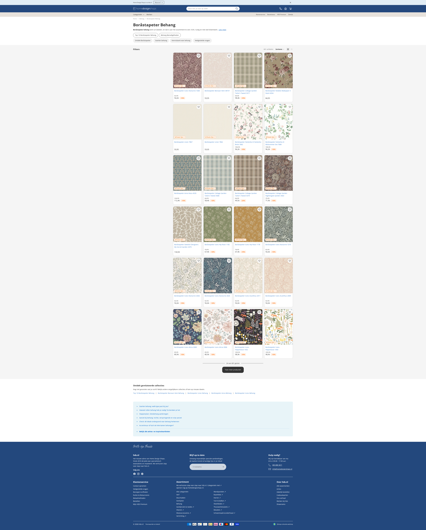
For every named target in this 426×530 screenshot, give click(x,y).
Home (135, 19)
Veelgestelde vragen (202, 40)
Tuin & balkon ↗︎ (220, 501)
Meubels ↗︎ (218, 510)
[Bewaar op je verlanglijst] (198, 56)
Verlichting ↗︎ (181, 516)
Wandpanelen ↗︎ (220, 491)
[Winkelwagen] (290, 8)
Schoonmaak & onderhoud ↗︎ (224, 513)
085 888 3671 (277, 465)
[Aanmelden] (223, 467)
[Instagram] (138, 474)
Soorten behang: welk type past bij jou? (154, 406)
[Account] (285, 8)
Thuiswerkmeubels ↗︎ (222, 507)
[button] (280, 49)
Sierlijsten (180, 501)
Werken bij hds (282, 501)
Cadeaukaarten (282, 495)
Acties (279, 489)
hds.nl (141, 524)
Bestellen (136, 501)
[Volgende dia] (198, 70)
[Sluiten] (290, 2)
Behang (141, 19)
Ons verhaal (281, 498)
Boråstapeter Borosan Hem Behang (171, 393)
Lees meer (222, 30)
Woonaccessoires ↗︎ (183, 513)
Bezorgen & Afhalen (140, 492)
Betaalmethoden (139, 498)
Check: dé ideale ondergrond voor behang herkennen (159, 421)
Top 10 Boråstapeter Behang (145, 35)
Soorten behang (161, 40)
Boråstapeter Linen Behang (198, 393)
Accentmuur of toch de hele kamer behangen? (156, 425)
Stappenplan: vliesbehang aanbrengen (153, 414)
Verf (177, 495)
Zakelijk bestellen (283, 492)
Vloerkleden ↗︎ (219, 504)
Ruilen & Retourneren (141, 495)
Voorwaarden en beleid (153, 524)
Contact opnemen (139, 486)
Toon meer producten (233, 370)
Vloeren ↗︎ (180, 510)
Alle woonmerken (283, 486)
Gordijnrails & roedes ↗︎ (185, 507)
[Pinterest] (142, 474)
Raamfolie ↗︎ (218, 495)
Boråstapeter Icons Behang (245, 393)
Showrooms (281, 504)
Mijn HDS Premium (140, 504)
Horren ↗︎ (217, 498)
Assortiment (182, 482)
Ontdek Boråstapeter (143, 40)
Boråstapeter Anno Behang (221, 393)
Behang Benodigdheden (170, 35)
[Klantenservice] (280, 8)
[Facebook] (134, 474)
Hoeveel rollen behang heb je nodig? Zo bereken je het (159, 410)
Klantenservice (140, 482)
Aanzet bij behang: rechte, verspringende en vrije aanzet (160, 418)
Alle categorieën (182, 491)
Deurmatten (180, 498)
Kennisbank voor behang (181, 40)
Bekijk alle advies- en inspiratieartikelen (154, 431)
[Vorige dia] (176, 70)
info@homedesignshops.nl (282, 469)
